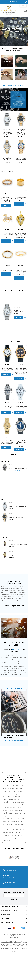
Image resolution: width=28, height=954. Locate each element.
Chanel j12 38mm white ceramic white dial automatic (21, 408)
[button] (23, 5)
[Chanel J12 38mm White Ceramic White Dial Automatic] (20, 391)
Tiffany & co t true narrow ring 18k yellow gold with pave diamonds (7, 199)
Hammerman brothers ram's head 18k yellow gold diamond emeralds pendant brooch (20, 235)
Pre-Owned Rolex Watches (14, 85)
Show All (14, 283)
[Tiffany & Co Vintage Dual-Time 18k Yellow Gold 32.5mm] (7, 353)
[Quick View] (25, 317)
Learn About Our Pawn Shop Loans (14, 606)
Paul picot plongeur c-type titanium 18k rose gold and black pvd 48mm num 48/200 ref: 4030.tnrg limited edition (20, 371)
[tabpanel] (14, 312)
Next (25, 857)
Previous (3, 857)
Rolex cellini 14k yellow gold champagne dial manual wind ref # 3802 (7, 442)
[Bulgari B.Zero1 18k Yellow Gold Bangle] (7, 254)
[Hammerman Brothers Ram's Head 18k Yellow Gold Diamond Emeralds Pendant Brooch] (20, 218)
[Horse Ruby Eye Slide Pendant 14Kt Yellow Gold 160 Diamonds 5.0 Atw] (7, 218)
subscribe (14, 899)
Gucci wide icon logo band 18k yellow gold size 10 (20, 199)
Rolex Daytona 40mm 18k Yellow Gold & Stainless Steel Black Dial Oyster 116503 (21, 132)
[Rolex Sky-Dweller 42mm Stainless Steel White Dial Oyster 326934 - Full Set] (7, 312)
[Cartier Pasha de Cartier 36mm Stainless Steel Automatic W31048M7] (7, 391)
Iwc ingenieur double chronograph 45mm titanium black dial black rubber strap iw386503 (20, 443)
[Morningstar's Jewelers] (8, 10)
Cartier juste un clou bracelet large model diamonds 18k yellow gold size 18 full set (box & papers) (20, 271)
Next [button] (23, 45)
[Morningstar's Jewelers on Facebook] (12, 931)
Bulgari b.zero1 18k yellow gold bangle (7, 269)
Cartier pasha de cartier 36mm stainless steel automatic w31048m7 (7, 408)
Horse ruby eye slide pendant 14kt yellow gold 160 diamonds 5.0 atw (7, 235)
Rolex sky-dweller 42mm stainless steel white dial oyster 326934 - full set (19, 309)
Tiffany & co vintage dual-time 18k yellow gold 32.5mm (7, 369)
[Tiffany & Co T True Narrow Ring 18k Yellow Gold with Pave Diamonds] (7, 182)
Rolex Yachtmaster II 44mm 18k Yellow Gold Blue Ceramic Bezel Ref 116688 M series (21, 159)
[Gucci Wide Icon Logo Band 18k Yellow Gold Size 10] (20, 182)
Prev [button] (5, 45)
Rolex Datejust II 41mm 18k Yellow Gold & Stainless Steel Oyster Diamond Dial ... (7, 159)
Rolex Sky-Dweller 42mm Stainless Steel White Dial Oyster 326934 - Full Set (7, 132)
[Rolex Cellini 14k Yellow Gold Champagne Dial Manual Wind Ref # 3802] (7, 426)
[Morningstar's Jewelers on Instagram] (15, 931)
